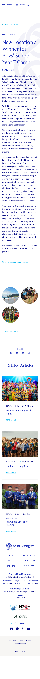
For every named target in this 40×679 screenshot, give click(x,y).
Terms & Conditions (20, 643)
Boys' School (8, 35)
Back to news (11, 24)
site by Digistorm (20, 652)
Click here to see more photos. (15, 262)
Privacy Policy (20, 647)
